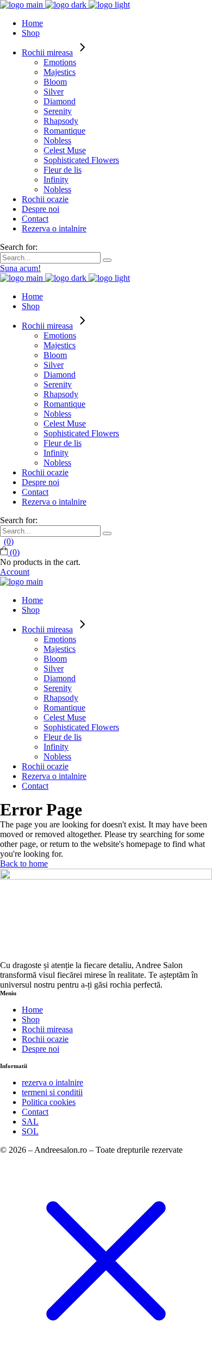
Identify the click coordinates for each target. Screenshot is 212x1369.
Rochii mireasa (47, 1029)
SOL (30, 1131)
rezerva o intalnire (52, 1082)
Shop (31, 1019)
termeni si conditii (52, 1092)
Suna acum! (20, 268)
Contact (35, 1111)
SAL (30, 1121)
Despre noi (40, 1048)
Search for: (19, 247)
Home (32, 1009)
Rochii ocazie (45, 1039)
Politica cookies (49, 1102)
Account (14, 571)
